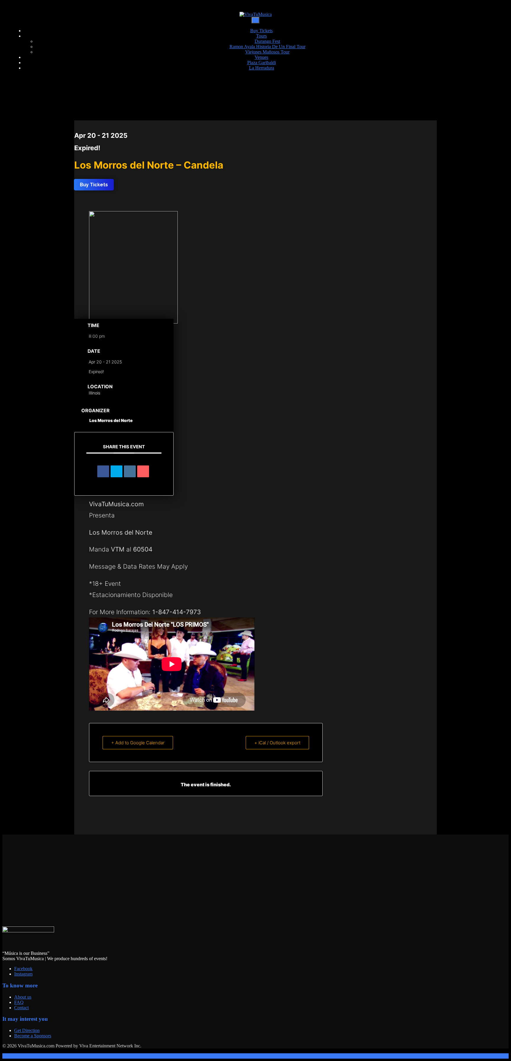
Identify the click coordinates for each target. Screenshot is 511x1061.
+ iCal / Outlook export (277, 742)
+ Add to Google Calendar (137, 742)
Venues (261, 57)
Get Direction (27, 1030)
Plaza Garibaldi (261, 62)
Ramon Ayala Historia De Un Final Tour (267, 46)
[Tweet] (116, 471)
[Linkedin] (130, 471)
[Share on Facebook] (103, 471)
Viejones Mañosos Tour (267, 51)
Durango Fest (267, 41)
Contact (21, 1007)
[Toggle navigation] (255, 20)
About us (22, 996)
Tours (261, 35)
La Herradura (261, 67)
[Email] (143, 471)
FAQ (19, 1002)
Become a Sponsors (32, 1035)
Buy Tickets (261, 30)
